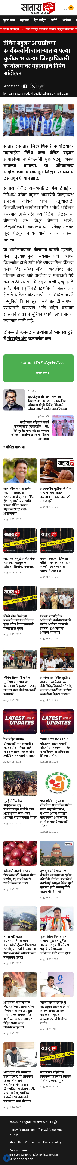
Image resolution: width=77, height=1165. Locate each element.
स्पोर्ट (54, 20)
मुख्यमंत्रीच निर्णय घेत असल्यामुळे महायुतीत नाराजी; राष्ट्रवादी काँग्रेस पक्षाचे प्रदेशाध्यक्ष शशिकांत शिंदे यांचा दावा (55, 945)
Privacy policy (52, 1142)
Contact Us (32, 1142)
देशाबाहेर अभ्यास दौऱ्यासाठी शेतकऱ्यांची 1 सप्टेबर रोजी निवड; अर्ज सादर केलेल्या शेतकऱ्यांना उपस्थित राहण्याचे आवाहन (19, 748)
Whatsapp (11, 86)
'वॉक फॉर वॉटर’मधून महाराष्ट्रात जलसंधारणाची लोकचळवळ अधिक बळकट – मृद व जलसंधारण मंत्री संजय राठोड (55, 1013)
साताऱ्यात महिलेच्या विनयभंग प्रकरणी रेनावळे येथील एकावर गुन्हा (55, 1077)
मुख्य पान (9, 20)
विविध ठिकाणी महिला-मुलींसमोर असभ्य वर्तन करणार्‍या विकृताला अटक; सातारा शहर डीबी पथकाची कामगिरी (19, 686)
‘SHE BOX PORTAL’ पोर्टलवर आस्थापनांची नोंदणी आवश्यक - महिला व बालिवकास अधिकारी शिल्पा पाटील (55, 748)
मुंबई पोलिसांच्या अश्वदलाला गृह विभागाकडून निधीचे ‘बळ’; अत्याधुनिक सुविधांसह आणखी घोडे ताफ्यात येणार (20, 809)
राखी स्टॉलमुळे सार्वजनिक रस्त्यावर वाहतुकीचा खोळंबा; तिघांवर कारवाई (19, 563)
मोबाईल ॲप (17, 338)
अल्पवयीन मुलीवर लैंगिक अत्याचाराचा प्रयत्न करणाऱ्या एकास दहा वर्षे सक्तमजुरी (55, 495)
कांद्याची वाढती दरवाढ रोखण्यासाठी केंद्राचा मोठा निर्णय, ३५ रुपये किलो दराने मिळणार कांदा (19, 877)
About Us (15, 1142)
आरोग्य (66, 20)
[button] (6, 7)
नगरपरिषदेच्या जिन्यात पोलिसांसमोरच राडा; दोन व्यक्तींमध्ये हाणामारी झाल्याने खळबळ (55, 565)
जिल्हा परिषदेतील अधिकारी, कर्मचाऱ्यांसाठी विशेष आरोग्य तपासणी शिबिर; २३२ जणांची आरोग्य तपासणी (55, 624)
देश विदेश (40, 20)
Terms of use (18, 1150)
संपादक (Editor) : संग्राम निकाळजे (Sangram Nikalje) (35, 1132)
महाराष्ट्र (24, 20)
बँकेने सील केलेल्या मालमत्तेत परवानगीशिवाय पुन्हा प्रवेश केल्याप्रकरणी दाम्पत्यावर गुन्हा (18, 622)
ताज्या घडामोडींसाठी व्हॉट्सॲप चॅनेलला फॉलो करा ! (42, 368)
